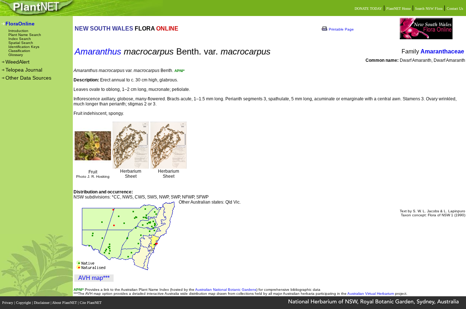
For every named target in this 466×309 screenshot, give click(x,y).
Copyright (24, 303)
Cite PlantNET (91, 303)
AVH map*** (94, 278)
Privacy (8, 303)
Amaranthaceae (442, 51)
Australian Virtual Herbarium (370, 294)
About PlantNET (65, 303)
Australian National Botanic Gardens (225, 290)
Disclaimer (42, 303)
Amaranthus (98, 51)
